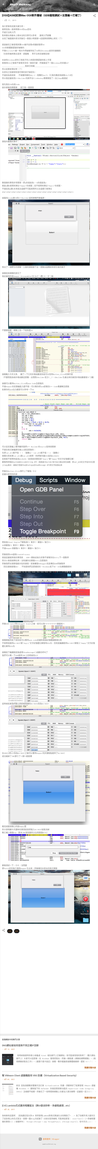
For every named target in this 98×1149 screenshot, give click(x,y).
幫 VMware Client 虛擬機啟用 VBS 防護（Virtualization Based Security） (40, 1075)
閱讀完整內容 (90, 1068)
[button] (94, 16)
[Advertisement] (49, 1012)
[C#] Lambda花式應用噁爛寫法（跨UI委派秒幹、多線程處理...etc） (36, 1105)
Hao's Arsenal (20, 4)
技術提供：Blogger (50, 1139)
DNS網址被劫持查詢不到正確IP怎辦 (20, 1045)
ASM (9, 931)
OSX (16, 931)
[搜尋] (94, 5)
